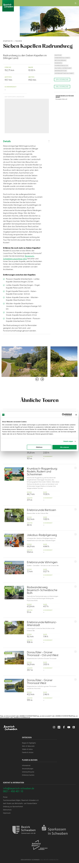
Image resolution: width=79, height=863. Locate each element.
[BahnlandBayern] (39, 851)
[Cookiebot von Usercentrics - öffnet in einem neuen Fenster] (63, 414)
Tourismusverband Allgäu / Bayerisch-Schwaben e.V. (21, 800)
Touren (18, 41)
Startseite (8, 41)
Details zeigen (68, 441)
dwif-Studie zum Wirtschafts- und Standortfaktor (20, 803)
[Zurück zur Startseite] (39, 5)
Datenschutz (7, 810)
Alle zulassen (64, 447)
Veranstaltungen (27, 769)
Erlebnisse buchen (28, 775)
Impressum (7, 813)
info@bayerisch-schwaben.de (18, 788)
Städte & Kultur (27, 749)
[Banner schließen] (76, 414)
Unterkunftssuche (28, 772)
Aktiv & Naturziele (28, 746)
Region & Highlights (29, 743)
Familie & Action (27, 752)
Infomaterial (26, 765)
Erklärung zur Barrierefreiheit (13, 807)
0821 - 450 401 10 (13, 791)
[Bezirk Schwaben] (24, 836)
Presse (5, 797)
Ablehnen (39, 447)
